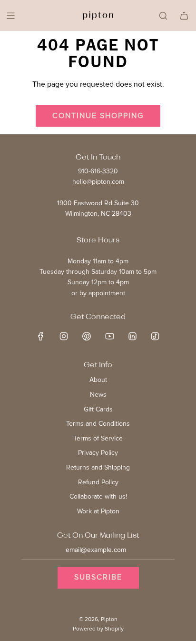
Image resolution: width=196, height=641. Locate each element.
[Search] (163, 15)
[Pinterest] (86, 336)
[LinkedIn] (132, 336)
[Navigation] (10, 15)
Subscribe (98, 577)
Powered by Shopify (98, 628)
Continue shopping (98, 115)
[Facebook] (40, 336)
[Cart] (184, 15)
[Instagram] (63, 336)
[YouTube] (109, 336)
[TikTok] (155, 336)
